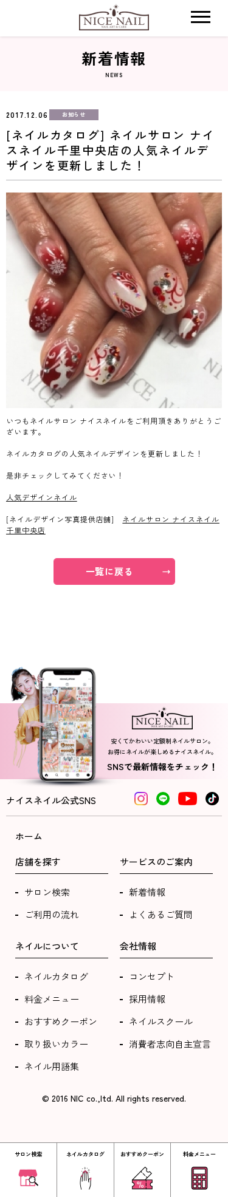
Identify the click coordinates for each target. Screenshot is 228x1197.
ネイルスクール (161, 1021)
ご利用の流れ (51, 914)
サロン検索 (47, 891)
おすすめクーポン (60, 1021)
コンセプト (151, 976)
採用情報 (147, 998)
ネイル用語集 (51, 1066)
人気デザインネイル (41, 497)
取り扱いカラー (56, 1043)
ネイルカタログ (56, 976)
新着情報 (147, 891)
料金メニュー (51, 998)
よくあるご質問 (161, 914)
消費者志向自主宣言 (170, 1043)
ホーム (29, 836)
